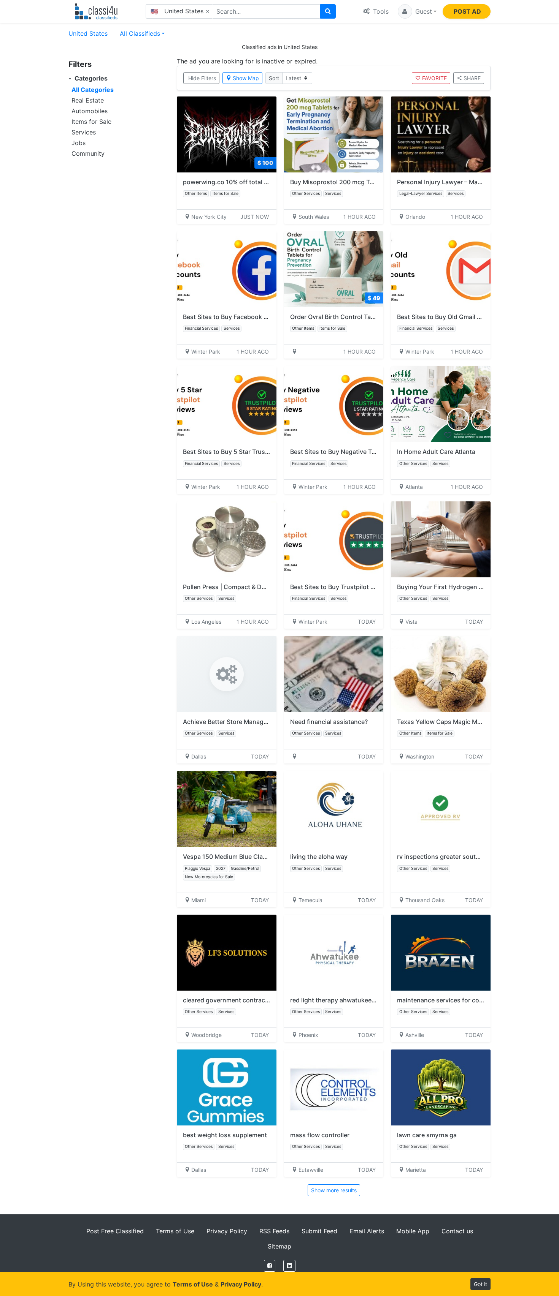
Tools (380, 11)
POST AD (467, 11)
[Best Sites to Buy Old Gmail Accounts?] (441, 269)
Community (88, 153)
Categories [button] (88, 78)
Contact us (457, 1231)
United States (88, 33)
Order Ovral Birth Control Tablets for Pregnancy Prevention (375, 317)
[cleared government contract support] (226, 953)
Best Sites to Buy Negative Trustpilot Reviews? (357, 451)
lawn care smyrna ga (427, 1135)
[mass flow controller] (334, 1087)
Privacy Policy (226, 1231)
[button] (417, 11)
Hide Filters (202, 78)
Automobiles (89, 111)
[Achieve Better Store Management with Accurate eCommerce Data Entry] (226, 674)
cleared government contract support (237, 1000)
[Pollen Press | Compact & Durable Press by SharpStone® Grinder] (226, 539)
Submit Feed (319, 1231)
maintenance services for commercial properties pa (471, 1000)
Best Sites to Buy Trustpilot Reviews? (343, 587)
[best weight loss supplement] (226, 1087)
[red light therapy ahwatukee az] (334, 953)
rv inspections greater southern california (457, 856)
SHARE (472, 78)
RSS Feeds (274, 1231)
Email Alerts (366, 1231)
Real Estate (87, 100)
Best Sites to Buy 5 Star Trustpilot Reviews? (246, 451)
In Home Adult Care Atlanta (436, 451)
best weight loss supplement (225, 1135)
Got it (480, 1284)
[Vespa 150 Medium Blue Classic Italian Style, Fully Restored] (226, 809)
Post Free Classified (115, 1231)
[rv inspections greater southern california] (441, 809)
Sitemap (279, 1246)
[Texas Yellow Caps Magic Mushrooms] (441, 674)
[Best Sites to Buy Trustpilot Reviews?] (334, 539)
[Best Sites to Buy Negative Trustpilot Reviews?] (334, 404)
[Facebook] (269, 1266)
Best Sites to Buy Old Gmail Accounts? (452, 317)
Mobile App (412, 1231)
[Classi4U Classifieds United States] (98, 11)
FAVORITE (434, 78)
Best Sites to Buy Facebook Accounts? (239, 317)
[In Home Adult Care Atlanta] (441, 404)
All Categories (92, 89)
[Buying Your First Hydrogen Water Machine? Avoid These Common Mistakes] (441, 539)
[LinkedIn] (289, 1266)
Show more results (334, 1190)
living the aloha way (319, 856)
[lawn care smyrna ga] (441, 1087)
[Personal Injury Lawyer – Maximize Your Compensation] (441, 134)
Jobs (78, 143)
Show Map (246, 78)
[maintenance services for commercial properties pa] (441, 953)
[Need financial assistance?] (334, 674)
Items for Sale (91, 121)
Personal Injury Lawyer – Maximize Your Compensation (476, 182)
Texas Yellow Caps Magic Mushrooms (452, 721)
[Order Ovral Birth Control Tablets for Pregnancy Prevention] (334, 269)
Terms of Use (175, 1231)
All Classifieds (140, 33)
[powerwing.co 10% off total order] (226, 134)
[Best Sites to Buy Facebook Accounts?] (226, 269)
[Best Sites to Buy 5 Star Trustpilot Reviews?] (226, 404)
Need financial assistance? (329, 721)
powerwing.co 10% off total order (231, 182)
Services (83, 132)
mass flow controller (319, 1135)
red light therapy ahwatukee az (335, 1000)
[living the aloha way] (334, 809)
